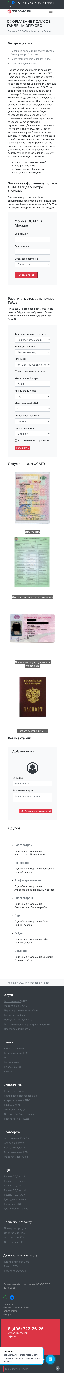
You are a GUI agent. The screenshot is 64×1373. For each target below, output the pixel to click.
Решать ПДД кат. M (15, 1190)
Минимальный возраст (28, 378)
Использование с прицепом (33, 440)
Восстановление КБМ (16, 1053)
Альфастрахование (27, 880)
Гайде (18, 933)
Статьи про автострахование (20, 1095)
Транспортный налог (16, 1368)
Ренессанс (21, 862)
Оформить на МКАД (15, 1232)
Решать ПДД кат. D (14, 1185)
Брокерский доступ (15, 1147)
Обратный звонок (18, 1333)
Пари (17, 915)
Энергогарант (23, 898)
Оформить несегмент (16, 1156)
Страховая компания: (27, 258)
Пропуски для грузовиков (18, 1019)
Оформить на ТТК (14, 1237)
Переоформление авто (17, 1028)
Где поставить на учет (16, 1208)
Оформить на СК (13, 1242)
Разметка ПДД (12, 1204)
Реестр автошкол (14, 1091)
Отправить (25, 274)
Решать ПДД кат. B (14, 1176)
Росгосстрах (23, 845)
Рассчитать (22, 447)
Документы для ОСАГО (24, 63)
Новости (8, 1304)
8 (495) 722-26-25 (25, 1328)
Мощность (20, 358)
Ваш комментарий (23, 790)
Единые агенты (12, 1104)
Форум (7, 1314)
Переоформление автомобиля (21, 1010)
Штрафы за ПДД (13, 1066)
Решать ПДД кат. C (14, 1181)
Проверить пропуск (15, 1228)
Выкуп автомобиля (14, 1015)
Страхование (11, 1062)
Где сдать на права (15, 1199)
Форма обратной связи (16, 1307)
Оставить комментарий (37, 811)
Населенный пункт (25, 428)
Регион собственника (27, 415)
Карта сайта (10, 1310)
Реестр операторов (15, 1270)
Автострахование (14, 1048)
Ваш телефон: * (23, 246)
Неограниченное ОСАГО (31, 371)
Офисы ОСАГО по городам (19, 1114)
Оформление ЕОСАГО (16, 1138)
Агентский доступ (14, 1142)
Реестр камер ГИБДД (16, 1118)
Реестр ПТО (11, 1266)
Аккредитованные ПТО (17, 1100)
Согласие (20, 950)
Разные (8, 1071)
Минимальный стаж (26, 390)
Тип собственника (25, 346)
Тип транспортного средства (31, 334)
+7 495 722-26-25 (31, 2)
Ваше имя (18, 777)
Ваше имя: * (21, 233)
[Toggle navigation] (51, 11)
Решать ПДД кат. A (14, 1194)
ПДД (6, 1057)
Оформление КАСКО (15, 1005)
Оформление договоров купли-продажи (27, 1024)
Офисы (12, 1336)
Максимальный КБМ (26, 403)
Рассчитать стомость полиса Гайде (31, 58)
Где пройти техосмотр (16, 1261)
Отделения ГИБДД (14, 1109)
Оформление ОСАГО (15, 1001)
